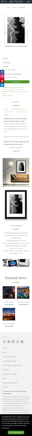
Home (4, 352)
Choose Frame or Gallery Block (12, 74)
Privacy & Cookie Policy (10, 383)
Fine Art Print (9, 95)
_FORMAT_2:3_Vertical (14, 91)
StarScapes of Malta (9, 357)
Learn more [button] (5, 428)
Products (15, 7)
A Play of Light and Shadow (16, 87)
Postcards (6, 370)
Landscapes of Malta (9, 361)
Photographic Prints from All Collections (13, 89)
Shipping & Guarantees (10, 374)
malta (4, 93)
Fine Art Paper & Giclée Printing (19, 109)
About (5, 378)
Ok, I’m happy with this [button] (16, 432)
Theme (6, 109)
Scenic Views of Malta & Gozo (12, 365)
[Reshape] (16, 30)
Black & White (25, 91)
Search (5, 348)
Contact (5, 387)
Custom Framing (8, 112)
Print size (5, 66)
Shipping (6, 114)
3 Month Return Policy (21, 112)
